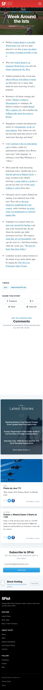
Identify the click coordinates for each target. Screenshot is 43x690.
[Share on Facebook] (13, 501)
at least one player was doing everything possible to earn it (21, 52)
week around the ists (18, 287)
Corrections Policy (8, 645)
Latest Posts (6, 616)
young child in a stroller (25, 181)
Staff (3, 638)
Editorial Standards (8, 642)
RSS (3, 667)
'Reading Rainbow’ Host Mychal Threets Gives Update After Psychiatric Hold (21, 423)
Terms (4, 685)
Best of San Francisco (9, 624)
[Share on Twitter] (9, 501)
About (4, 634)
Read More (35, 583)
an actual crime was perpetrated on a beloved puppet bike (20, 211)
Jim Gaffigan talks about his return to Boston (21, 113)
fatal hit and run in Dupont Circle (20, 174)
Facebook (5, 660)
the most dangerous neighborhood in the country (19, 205)
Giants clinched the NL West (18, 69)
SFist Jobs (5, 620)
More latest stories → (21, 450)
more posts (16, 584)
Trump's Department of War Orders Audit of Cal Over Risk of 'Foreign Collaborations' (21, 432)
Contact (4, 649)
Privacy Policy (6, 681)
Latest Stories (21, 408)
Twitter (4, 663)
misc (14, 12)
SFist (6, 598)
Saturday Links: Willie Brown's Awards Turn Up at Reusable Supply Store (21, 442)
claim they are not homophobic (19, 238)
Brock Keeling (25, 12)
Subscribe (21, 570)
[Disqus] (21, 364)
